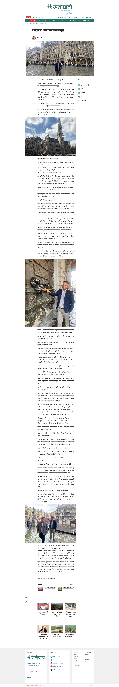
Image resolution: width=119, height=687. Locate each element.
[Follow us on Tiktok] (65, 17)
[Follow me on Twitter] (35, 39)
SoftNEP (91, 685)
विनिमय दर (76, 656)
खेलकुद (74, 21)
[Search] (92, 20)
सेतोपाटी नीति (76, 665)
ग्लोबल (79, 21)
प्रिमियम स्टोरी (86, 21)
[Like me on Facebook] (34, 40)
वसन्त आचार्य (39, 37)
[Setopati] (36, 657)
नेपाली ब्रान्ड (52, 21)
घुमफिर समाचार (29, 23)
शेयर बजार (76, 659)
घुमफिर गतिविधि (43, 23)
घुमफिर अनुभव (36, 23)
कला (66, 21)
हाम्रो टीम (86, 661)
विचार (58, 21)
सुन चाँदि (75, 661)
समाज (62, 21)
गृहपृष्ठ (75, 654)
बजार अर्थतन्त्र (45, 21)
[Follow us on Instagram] (62, 17)
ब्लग (70, 21)
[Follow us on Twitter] (60, 17)
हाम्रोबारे (75, 663)
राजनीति (38, 21)
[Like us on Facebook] (58, 17)
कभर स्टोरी (32, 21)
